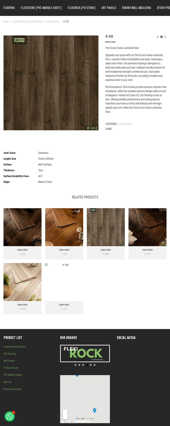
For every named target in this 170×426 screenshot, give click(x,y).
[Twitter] (120, 129)
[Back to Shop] (161, 36)
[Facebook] (115, 129)
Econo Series (53, 21)
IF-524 (147, 254)
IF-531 (22, 254)
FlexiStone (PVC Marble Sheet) (41, 8)
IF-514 (64, 254)
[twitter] (146, 348)
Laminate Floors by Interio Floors (28, 21)
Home (6, 21)
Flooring (9, 8)
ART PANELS (108, 8)
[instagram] (136, 348)
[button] (10, 416)
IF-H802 (105, 254)
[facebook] (126, 348)
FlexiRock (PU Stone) (81, 8)
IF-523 (23, 309)
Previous (55, 353)
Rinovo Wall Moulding (136, 8)
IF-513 (64, 309)
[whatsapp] (156, 348)
